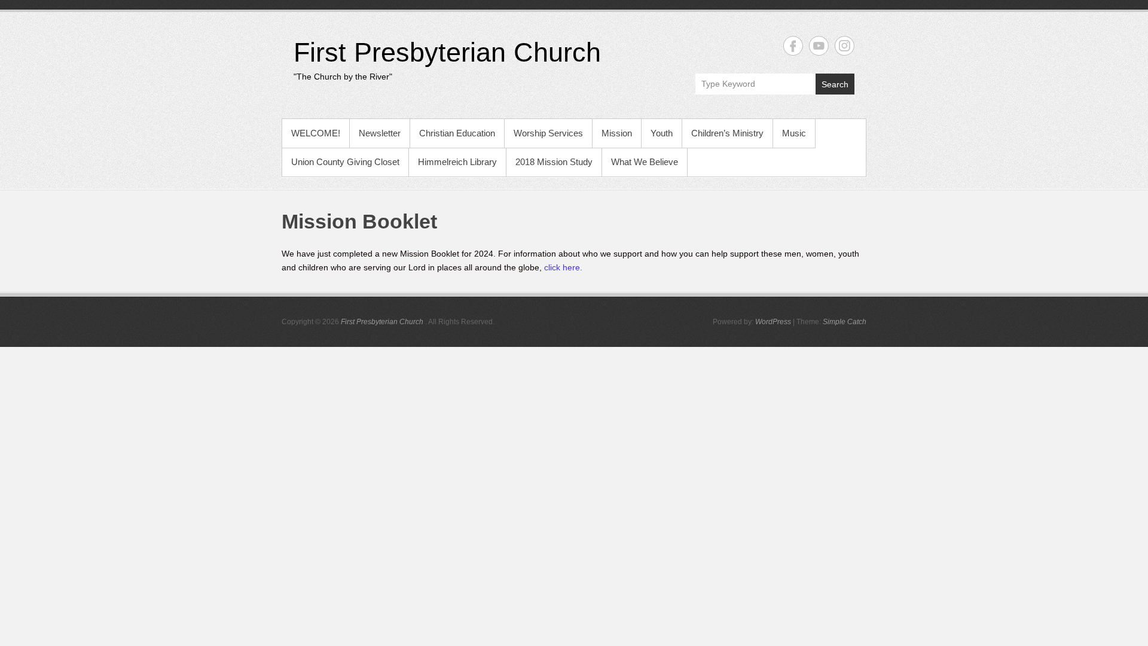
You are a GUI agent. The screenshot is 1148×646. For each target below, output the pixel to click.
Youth (662, 133)
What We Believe (644, 162)
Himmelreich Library (457, 162)
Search (835, 84)
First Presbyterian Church (447, 52)
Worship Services (548, 133)
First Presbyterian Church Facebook (793, 46)
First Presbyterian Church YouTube (819, 46)
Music (794, 133)
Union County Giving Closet (345, 162)
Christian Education (457, 133)
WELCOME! (315, 133)
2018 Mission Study (554, 162)
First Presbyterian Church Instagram (844, 46)
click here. (563, 267)
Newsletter (380, 133)
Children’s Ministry (727, 133)
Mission (617, 133)
